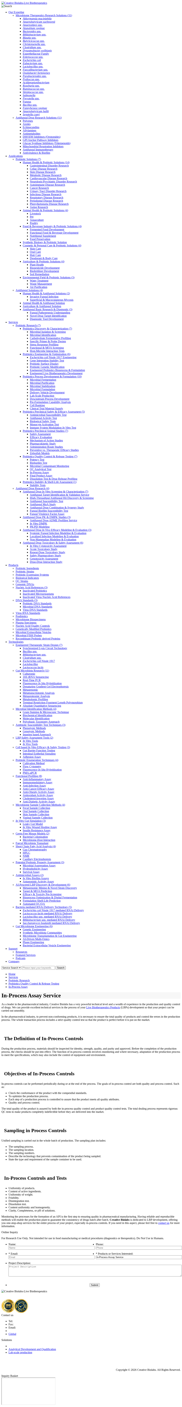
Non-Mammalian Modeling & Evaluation (53, 539)
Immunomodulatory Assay (37, 782)
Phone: (100, 1244)
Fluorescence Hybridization (42, 683)
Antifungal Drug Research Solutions (39, 117)
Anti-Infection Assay (34, 785)
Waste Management (41, 283)
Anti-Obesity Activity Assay (38, 792)
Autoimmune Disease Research (47, 184)
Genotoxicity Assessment (44, 558)
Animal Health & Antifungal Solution (44, 303)
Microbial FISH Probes (29, 635)
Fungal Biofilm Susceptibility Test (49, 510)
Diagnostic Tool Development (47, 318)
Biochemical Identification (37, 715)
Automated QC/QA (34, 903)
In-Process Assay (39, 472)
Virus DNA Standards (35, 609)
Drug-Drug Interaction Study (46, 561)
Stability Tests (38, 485)
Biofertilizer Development (44, 271)
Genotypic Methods (34, 731)
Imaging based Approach (37, 734)
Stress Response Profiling (44, 344)
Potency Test (37, 459)
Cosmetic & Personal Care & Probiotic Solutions (52, 245)
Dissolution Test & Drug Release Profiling (53, 478)
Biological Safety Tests (43, 421)
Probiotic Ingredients (27, 568)
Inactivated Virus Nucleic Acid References (46, 597)
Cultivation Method (34, 763)
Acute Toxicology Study (43, 549)
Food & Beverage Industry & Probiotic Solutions (52, 226)
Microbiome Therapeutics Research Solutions (44, 15)
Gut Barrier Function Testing (39, 750)
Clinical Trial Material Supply (46, 408)
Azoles (27, 124)
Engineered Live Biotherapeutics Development (56, 373)
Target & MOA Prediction (37, 891)
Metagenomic (30, 689)
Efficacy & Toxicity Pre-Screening (42, 894)
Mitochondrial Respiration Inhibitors (43, 146)
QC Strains (22, 581)
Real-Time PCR (32, 680)
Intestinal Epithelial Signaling (39, 753)
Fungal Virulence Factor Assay (47, 513)
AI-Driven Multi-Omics (36, 939)
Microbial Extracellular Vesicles (33, 632)
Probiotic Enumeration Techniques (37, 760)
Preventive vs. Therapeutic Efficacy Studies (54, 450)
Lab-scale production (20, 1352)
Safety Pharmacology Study (45, 555)
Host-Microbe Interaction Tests (47, 350)
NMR (26, 855)
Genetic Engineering (34, 929)
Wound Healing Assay (40, 827)
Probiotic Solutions (28, 159)
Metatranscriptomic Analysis (39, 692)
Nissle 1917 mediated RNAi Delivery (53, 910)
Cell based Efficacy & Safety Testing (43, 747)
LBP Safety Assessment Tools (34, 737)
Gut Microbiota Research (32, 670)
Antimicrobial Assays (30, 875)
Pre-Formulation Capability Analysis (50, 402)
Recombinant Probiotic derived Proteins (38, 638)
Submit (94, 1285)
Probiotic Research (28, 325)
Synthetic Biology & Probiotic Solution (45, 242)
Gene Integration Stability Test (47, 360)
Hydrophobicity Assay (35, 868)
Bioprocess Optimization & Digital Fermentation (50, 897)
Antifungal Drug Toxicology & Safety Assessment (53, 542)
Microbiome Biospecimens (31, 619)
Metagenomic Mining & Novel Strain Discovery (50, 887)
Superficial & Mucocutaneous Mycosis (51, 299)
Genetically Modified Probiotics (33, 629)
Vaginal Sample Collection (38, 817)
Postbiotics (22, 616)
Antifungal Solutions (29, 290)
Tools (30, 740)
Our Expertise (16, 12)
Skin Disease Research (42, 171)
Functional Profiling (29, 776)
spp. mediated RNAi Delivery (47, 916)
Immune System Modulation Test (53, 427)
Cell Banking (37, 405)
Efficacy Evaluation (41, 437)
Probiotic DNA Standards (37, 603)
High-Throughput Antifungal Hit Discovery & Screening (62, 497)
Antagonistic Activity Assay (38, 881)
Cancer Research (39, 187)
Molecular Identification (36, 718)
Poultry (34, 223)
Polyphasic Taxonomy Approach (41, 721)
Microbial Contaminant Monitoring (49, 466)
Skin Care (35, 248)
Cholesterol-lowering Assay (38, 798)
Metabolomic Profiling (35, 699)
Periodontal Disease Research (46, 200)
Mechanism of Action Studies (46, 440)
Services (13, 322)
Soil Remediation (39, 274)
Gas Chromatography (35, 849)
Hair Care (35, 255)
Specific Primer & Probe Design (48, 341)
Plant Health (37, 264)
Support (13, 948)
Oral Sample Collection (36, 811)
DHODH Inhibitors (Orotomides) (41, 136)
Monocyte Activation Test (44, 424)
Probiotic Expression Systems (32, 574)
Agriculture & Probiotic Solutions (43, 261)
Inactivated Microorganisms (38, 593)
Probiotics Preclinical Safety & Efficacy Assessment (54, 411)
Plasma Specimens (26, 622)
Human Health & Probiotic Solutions (46, 162)
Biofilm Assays (36, 878)
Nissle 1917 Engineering (53, 357)
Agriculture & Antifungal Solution (42, 306)
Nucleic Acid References (31, 587)
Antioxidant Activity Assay (38, 795)
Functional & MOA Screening (47, 347)
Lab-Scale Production (42, 395)
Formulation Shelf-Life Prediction (42, 900)
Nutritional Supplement (43, 235)
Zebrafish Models (40, 453)
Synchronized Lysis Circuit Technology (45, 648)
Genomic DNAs (25, 584)
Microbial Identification (43, 334)
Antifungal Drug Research (32, 488)
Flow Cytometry (32, 766)
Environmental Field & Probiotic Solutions (48, 277)
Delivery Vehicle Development (47, 392)
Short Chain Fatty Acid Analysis (36, 846)
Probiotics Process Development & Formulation (52, 376)
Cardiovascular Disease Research (48, 178)
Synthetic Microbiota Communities (42, 932)
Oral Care (35, 251)
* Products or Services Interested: (114, 1253)
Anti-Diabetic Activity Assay (39, 801)
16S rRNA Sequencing (36, 676)
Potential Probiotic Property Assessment (40, 862)
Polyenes (28, 120)
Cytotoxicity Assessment (48, 545)
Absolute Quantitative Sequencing (42, 705)
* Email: (13, 1253)
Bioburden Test (38, 462)
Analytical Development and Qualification (32, 1349)
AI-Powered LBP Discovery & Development (43, 884)
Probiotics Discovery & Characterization (47, 328)
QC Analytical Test (40, 469)
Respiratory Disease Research (46, 197)
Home (12, 974)
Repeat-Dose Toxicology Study (47, 552)
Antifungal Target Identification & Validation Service (59, 494)
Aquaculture (37, 219)
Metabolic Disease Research (45, 175)
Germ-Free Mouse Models (32, 833)
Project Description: (20, 1263)
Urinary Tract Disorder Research (48, 191)
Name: (12, 1244)
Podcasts (20, 958)
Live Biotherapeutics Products (103, 1007)
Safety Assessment (40, 434)
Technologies (16, 641)
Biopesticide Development (45, 267)
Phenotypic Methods (34, 728)
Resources (21, 951)
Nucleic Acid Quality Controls (33, 625)
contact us (163, 1222)
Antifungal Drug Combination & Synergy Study (57, 507)
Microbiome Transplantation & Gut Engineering (50, 935)
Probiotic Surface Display (44, 363)
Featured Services (26, 955)
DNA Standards (27, 600)
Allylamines (29, 130)
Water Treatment (39, 280)
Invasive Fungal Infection (44, 296)
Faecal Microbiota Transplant (32, 843)
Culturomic (29, 673)
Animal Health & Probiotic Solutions (45, 210)
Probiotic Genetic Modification (47, 366)
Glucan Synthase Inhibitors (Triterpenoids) (46, 143)
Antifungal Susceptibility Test (46, 501)
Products (13, 565)
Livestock (35, 213)
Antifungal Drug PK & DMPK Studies (47, 517)
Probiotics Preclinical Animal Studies (45, 430)
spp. (32, 24)
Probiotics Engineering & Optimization (46, 354)
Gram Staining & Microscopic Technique (46, 712)
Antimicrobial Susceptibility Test (48, 414)
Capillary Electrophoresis (37, 859)
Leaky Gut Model (33, 823)
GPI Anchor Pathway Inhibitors (40, 140)
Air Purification (38, 287)
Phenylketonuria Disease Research (49, 203)
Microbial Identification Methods (36, 708)
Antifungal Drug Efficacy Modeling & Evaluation (57, 529)
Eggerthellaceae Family (36, 53)
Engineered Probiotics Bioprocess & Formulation (57, 370)
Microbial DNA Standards (37, 606)
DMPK (38, 523)
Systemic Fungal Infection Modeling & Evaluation (58, 533)
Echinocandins (31, 127)
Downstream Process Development (49, 398)
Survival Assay (31, 871)
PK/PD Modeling (40, 526)
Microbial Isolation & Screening (48, 331)
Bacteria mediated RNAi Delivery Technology (44, 907)
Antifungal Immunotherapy (38, 149)
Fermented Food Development (47, 229)
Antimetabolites (31, 133)
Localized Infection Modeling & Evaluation (54, 536)
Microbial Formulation (42, 389)
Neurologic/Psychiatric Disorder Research (53, 181)
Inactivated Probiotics (35, 590)
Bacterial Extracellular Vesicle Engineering (47, 945)
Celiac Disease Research (43, 168)
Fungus (27, 101)
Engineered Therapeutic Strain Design (39, 645)
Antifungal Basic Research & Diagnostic (47, 309)
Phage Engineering (33, 942)
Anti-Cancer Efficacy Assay (38, 788)
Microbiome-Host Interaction (39, 839)
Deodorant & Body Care (44, 258)
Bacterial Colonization (35, 836)
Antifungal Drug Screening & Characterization (55, 491)
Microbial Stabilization (42, 386)
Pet (31, 216)
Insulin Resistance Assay (36, 830)
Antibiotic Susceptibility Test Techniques (40, 724)
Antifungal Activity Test (43, 418)
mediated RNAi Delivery (47, 913)
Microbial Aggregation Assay (39, 865)
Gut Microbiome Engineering (34, 926)
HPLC (26, 852)
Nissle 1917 (39, 660)
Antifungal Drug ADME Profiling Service (53, 520)
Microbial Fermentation (43, 379)
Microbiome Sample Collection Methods (40, 804)
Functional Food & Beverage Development (54, 232)
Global (12, 1333)
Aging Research (39, 207)
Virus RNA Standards (28, 613)
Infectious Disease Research (45, 194)
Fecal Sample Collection (36, 808)
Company (14, 961)
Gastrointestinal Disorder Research (49, 165)
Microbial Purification (42, 382)
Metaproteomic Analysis (36, 696)
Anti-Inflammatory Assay (37, 779)
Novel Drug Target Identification (48, 315)
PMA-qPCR (30, 772)
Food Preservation (40, 239)
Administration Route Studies (46, 446)
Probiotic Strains (25, 571)
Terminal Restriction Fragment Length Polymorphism (53, 702)
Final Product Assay (41, 475)
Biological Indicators (27, 577)
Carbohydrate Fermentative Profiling (50, 338)
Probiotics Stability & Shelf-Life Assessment (49, 482)
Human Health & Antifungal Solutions (46, 293)
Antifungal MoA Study (43, 504)
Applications (16, 155)
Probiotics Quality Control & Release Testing (50, 456)
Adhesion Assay (32, 756)
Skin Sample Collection (36, 814)
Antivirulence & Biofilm (36, 152)
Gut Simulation (31, 820)
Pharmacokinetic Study (43, 443)
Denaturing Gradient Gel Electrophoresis (46, 686)
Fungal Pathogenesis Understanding (50, 312)
